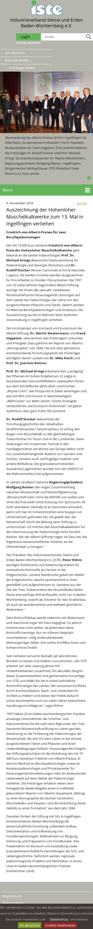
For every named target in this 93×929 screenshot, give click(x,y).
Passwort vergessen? (28, 42)
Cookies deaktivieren (60, 925)
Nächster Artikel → (18, 60)
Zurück (82, 203)
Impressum (11, 896)
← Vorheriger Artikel (20, 68)
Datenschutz (59, 919)
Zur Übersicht (15, 53)
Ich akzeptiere (29, 925)
